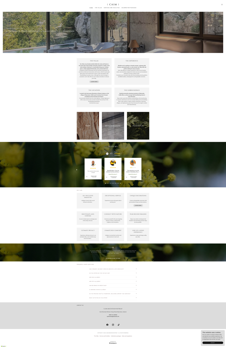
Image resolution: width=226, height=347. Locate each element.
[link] (113, 4)
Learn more (138, 205)
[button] (222, 4)
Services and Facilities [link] (112, 7)
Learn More (8, 35)
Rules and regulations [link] (127, 336)
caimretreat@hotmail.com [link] (113, 316)
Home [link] (91, 7)
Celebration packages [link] (129, 7)
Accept (213, 342)
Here (97, 103)
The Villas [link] (98, 7)
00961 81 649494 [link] (113, 314)
